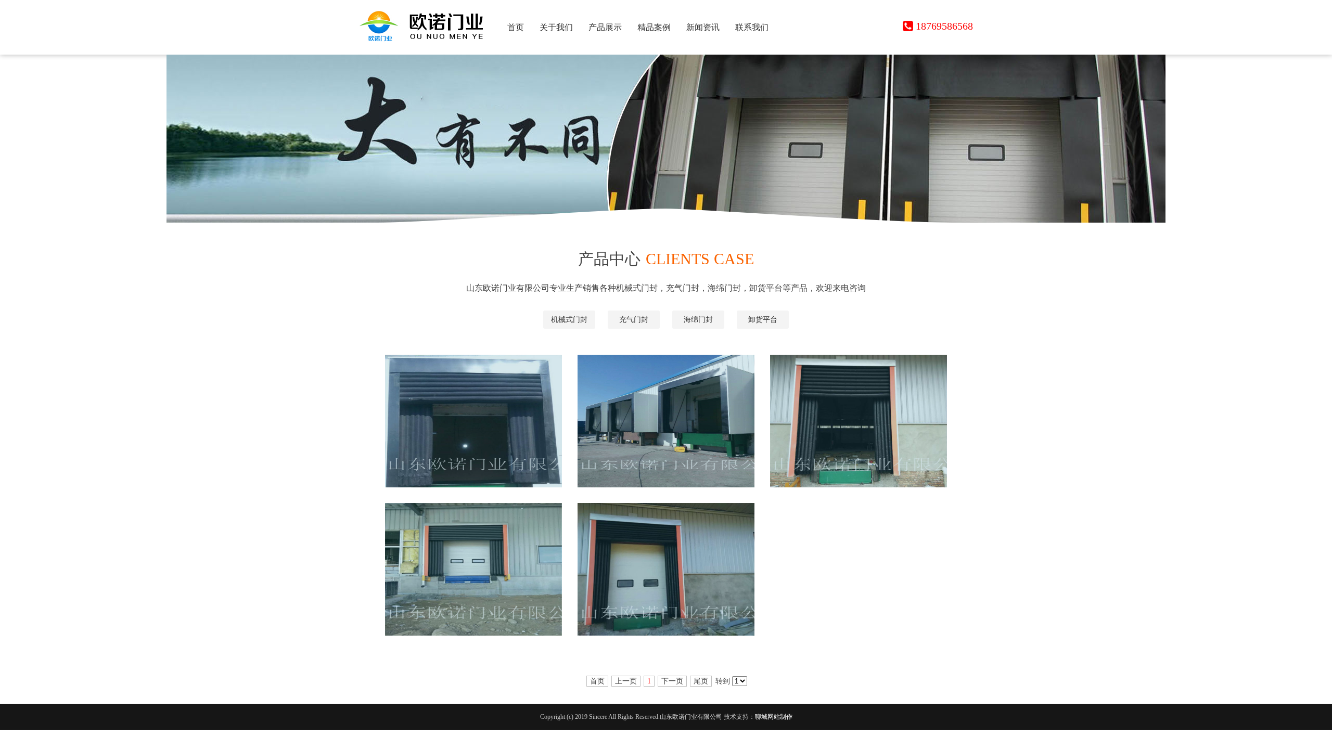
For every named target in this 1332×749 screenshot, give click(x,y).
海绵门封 (698, 320)
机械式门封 (569, 320)
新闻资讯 (703, 27)
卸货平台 (762, 320)
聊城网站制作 (773, 716)
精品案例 (654, 27)
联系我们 (752, 27)
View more (482, 430)
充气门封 (633, 320)
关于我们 (556, 27)
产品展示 (605, 27)
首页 (515, 27)
